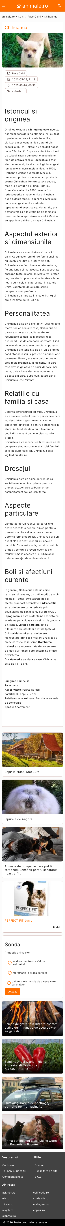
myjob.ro (7, 1210)
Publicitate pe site (46, 1170)
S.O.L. (38, 1176)
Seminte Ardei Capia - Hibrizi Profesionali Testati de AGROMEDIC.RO (26, 1065)
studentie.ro (40, 1198)
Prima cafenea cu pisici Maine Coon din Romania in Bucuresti (31, 1142)
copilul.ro (39, 1210)
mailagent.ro (41, 1204)
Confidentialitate (12, 1176)
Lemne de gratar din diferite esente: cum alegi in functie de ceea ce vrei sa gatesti (31, 1027)
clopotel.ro (9, 1215)
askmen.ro (9, 1192)
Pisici (56, 927)
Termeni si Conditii (14, 1170)
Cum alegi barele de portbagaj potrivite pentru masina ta (27, 1104)
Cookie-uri (8, 1165)
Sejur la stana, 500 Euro (22, 772)
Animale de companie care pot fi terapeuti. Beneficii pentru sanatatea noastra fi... (31, 869)
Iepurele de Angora (18, 819)
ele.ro (5, 1198)
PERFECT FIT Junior (19, 920)
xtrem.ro (7, 1204)
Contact (40, 1165)
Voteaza (12, 991)
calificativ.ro (41, 1192)
